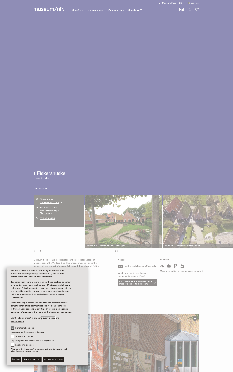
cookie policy (17, 322)
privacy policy (48, 318)
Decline (16, 359)
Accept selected (32, 359)
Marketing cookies (24, 345)
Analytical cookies (24, 336)
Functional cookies (24, 328)
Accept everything (53, 359)
